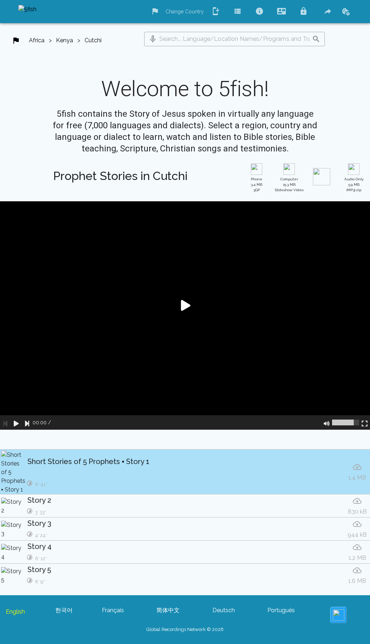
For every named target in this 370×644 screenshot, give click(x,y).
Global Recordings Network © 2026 (185, 629)
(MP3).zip (353, 184)
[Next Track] (27, 422)
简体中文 (168, 610)
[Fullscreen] (364, 422)
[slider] (345, 422)
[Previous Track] (5, 422)
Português (281, 610)
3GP (256, 184)
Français (113, 610)
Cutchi (93, 40)
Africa (36, 40)
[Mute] (326, 422)
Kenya (64, 40)
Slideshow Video (289, 184)
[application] (185, 315)
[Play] (16, 422)
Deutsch (223, 610)
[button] (153, 39)
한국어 (64, 610)
